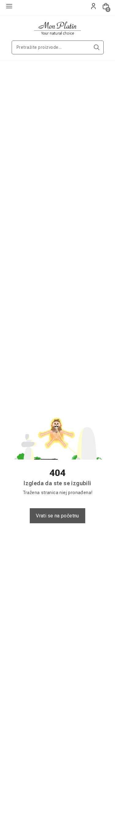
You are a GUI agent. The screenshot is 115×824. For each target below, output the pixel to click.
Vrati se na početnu (57, 516)
